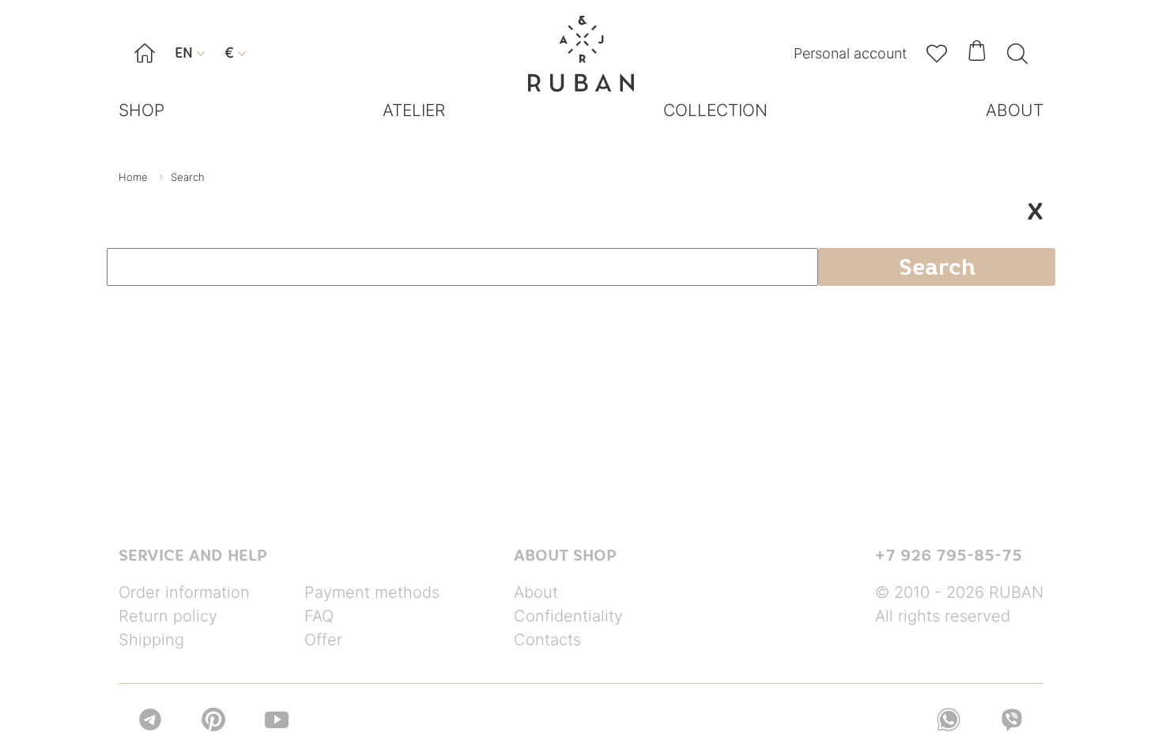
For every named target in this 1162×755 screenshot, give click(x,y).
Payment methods (372, 592)
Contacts (547, 639)
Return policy (168, 616)
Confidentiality (568, 616)
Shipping (151, 639)
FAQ (319, 616)
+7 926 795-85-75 (948, 555)
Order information (184, 592)
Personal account (850, 53)
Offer (323, 639)
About (536, 592)
